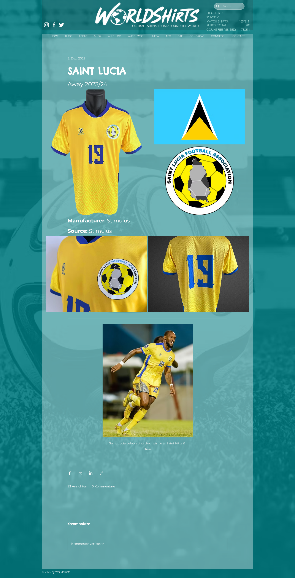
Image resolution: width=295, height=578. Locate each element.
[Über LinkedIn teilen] (91, 473)
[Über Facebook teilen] (70, 473)
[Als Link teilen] (101, 473)
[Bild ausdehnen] (95, 152)
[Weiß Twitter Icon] (61, 25)
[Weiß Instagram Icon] (46, 25)
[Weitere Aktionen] (224, 58)
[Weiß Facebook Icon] (54, 25)
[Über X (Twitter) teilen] (80, 473)
